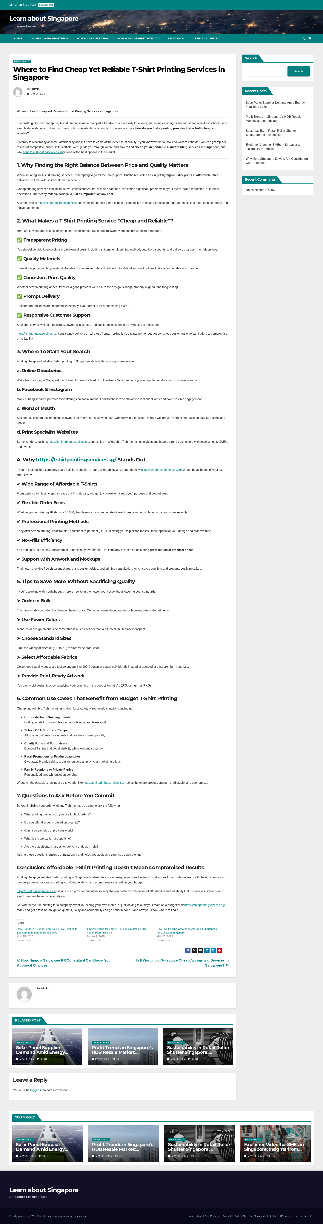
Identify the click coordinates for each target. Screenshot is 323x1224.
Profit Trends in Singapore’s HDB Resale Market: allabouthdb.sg (122, 1052)
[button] (303, 38)
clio (43, 1059)
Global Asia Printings (49, 38)
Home (17, 38)
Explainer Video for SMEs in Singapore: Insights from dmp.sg (274, 1149)
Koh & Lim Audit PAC (92, 38)
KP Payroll (177, 38)
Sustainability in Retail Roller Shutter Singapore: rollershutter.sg (198, 1052)
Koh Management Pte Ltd (138, 38)
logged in (36, 1090)
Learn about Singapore (43, 18)
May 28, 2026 (28, 1156)
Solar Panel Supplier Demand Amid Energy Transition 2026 (40, 1052)
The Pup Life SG (207, 38)
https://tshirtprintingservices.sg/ (43, 152)
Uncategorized (22, 61)
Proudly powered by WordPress (26, 1216)
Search (251, 58)
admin (35, 89)
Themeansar (79, 1216)
